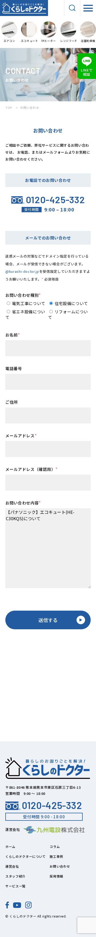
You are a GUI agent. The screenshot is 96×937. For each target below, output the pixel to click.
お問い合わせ (60, 866)
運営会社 (12, 866)
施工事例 (56, 856)
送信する (48, 619)
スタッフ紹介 (15, 876)
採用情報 (56, 876)
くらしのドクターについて (25, 856)
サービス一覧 (15, 886)
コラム (55, 846)
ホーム (10, 846)
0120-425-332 (52, 805)
